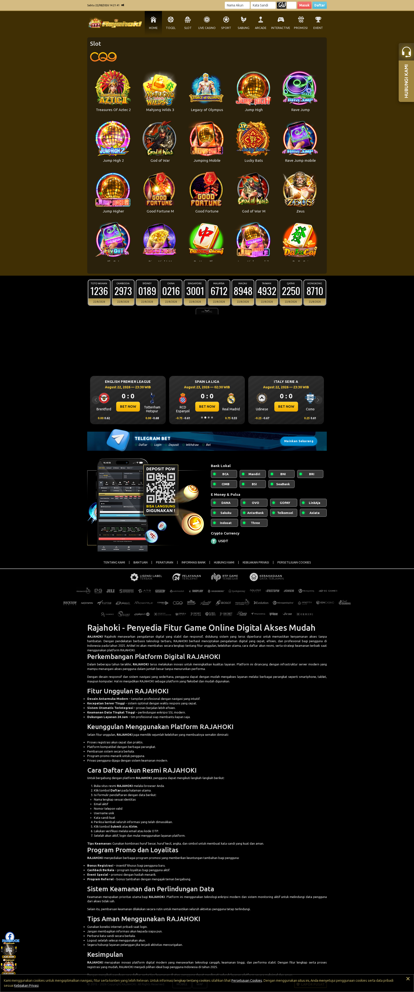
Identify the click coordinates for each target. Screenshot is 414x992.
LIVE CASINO (207, 27)
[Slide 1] (202, 417)
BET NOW (128, 406)
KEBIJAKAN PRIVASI (256, 562)
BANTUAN (140, 562)
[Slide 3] (209, 417)
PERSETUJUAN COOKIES (294, 562)
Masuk (304, 5)
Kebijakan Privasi (26, 985)
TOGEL (171, 27)
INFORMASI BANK (194, 562)
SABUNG (243, 27)
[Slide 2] (205, 417)
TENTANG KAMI (114, 562)
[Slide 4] (212, 417)
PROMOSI (301, 27)
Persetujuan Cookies (246, 980)
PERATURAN (164, 562)
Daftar (319, 5)
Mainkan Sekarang (298, 441)
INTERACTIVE (280, 27)
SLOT (188, 27)
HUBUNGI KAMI (224, 562)
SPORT (226, 27)
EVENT (318, 27)
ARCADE (260, 27)
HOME (153, 27)
